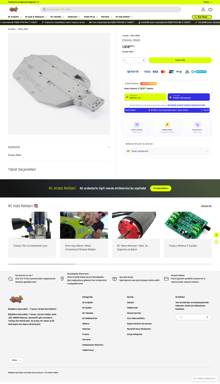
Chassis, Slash (23, 29)
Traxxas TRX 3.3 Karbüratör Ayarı (30, 246)
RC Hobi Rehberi (123, 16)
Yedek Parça (89, 16)
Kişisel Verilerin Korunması (139, 323)
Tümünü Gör (206, 206)
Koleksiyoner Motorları (92, 345)
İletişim (130, 302)
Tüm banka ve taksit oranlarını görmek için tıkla (186, 105)
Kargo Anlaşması (134, 334)
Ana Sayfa (11, 29)
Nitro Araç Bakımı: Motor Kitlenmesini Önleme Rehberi (80, 247)
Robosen (86, 329)
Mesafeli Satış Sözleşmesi (139, 329)
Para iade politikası (136, 318)
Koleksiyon (73, 16)
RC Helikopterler (89, 318)
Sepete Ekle (180, 60)
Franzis (85, 334)
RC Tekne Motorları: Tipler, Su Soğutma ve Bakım (132, 247)
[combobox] (110, 9)
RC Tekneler (56, 16)
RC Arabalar (13, 16)
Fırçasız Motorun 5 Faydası (183, 246)
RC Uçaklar (87, 307)
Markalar (105, 16)
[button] (210, 9)
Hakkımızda (132, 307)
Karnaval (86, 339)
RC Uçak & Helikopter (34, 16)
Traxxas (125, 35)
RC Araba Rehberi (161, 188)
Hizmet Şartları (134, 313)
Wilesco (85, 323)
